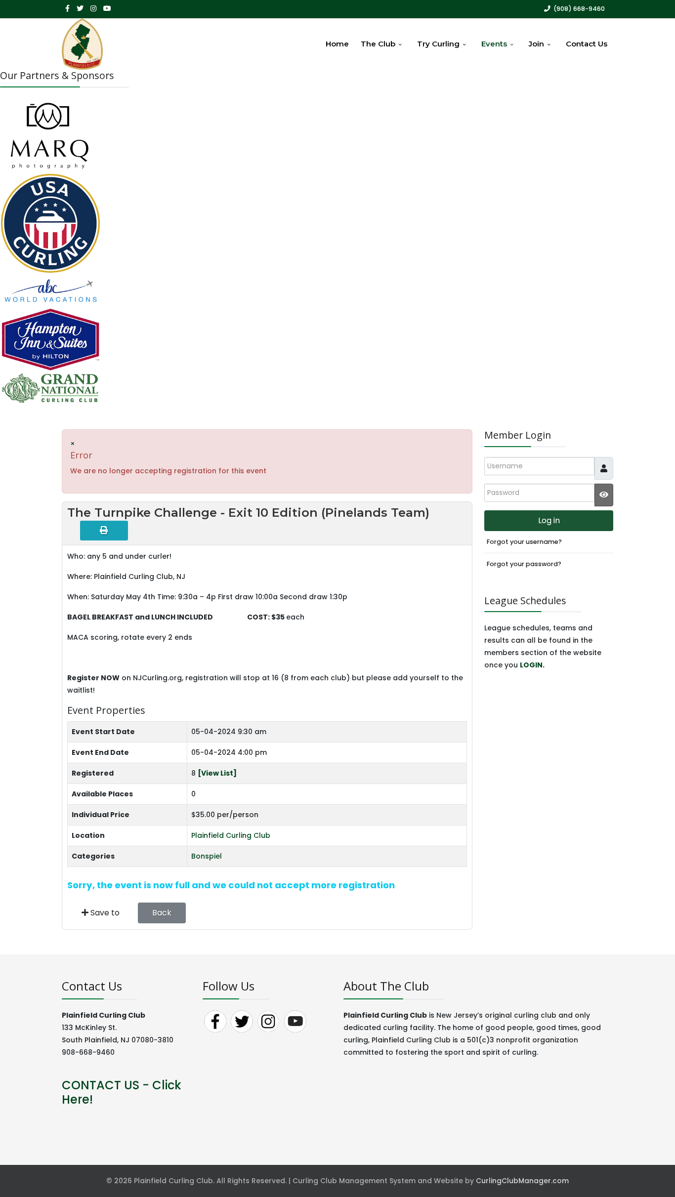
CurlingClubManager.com (522, 1181)
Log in (549, 520)
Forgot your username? (524, 541)
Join (536, 43)
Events (494, 43)
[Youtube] (107, 8)
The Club (378, 43)
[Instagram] (93, 8)
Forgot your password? (524, 564)
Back (161, 912)
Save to (104, 912)
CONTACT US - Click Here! (121, 1092)
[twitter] (80, 8)
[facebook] (67, 8)
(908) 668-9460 (579, 8)
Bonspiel (206, 856)
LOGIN (531, 665)
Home (337, 43)
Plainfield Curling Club (230, 835)
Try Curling (438, 43)
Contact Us (586, 43)
